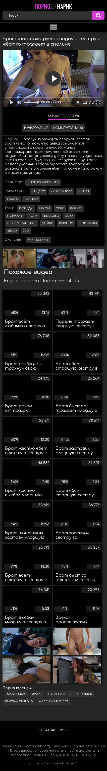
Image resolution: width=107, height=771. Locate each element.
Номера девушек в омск (70, 694)
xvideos (66, 223)
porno (76, 208)
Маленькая (16, 694)
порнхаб (15, 215)
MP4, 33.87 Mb (38, 239)
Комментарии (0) (68, 128)
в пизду (26, 208)
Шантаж (31, 199)
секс (60, 208)
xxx (26, 230)
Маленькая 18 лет (53, 701)
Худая (37, 694)
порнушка (88, 223)
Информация (36, 128)
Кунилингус (61, 191)
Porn (74, 763)
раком (44, 208)
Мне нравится (29, 117)
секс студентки (21, 223)
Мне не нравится (40, 117)
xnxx (69, 215)
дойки (48, 223)
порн (33, 215)
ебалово (51, 215)
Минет (83, 191)
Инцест (38, 191)
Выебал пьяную (19, 701)
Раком (13, 199)
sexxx (12, 230)
